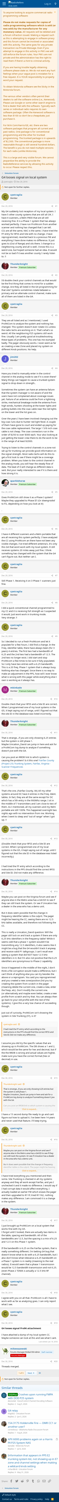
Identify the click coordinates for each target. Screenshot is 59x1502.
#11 (55, 732)
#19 (55, 1323)
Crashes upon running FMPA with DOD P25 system (30, 1396)
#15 (55, 1078)
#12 (55, 785)
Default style (10, 1494)
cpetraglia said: (10, 1024)
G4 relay (13, 1410)
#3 (56, 315)
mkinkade (16, 687)
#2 (56, 275)
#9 (56, 636)
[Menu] (4, 4)
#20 (55, 1361)
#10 (55, 699)
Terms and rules (21, 1499)
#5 (56, 492)
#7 (56, 575)
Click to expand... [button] (29, 1109)
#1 (56, 206)
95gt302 (11, 1413)
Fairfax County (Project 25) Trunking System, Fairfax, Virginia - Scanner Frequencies (28, 763)
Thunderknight (19, 263)
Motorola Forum (22, 1445)
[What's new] (55, 4)
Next (30, 1373)
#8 (56, 602)
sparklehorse (17, 480)
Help (47, 1499)
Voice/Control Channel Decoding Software (34, 1401)
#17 (55, 1220)
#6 (56, 529)
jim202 (14, 356)
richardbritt (12, 1469)
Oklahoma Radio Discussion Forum (33, 1429)
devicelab (12, 1401)
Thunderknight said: (12, 1084)
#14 (55, 891)
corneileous (13, 1429)
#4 (56, 368)
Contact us (7, 1499)
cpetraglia (8, 181)
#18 (55, 1292)
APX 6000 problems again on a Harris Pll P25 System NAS (30, 1441)
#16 (55, 1139)
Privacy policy (36, 1499)
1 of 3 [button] (21, 1373)
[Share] (52, 206)
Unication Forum (23, 1413)
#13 (55, 838)
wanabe (11, 1445)
